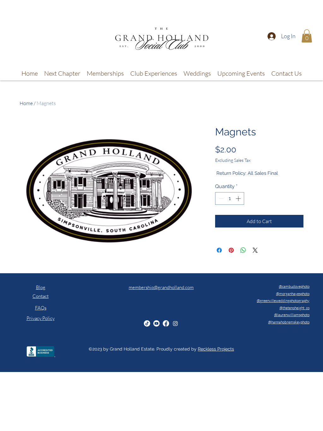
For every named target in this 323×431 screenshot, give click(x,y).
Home (26, 103)
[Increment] (238, 198)
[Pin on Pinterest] (231, 250)
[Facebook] (166, 323)
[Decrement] (220, 198)
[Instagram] (175, 323)
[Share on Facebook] (219, 250)
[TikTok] (147, 323)
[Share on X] (255, 250)
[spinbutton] (229, 198)
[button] (306, 36)
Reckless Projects (216, 348)
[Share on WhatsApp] (243, 250)
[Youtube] (156, 323)
